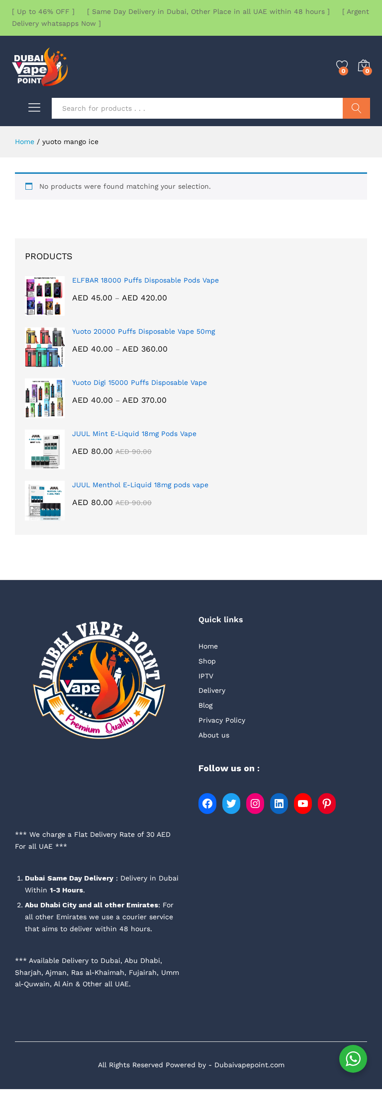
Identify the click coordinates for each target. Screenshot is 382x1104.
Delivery (211, 690)
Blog (205, 705)
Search (356, 108)
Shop (207, 661)
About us (213, 735)
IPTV (205, 676)
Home (208, 646)
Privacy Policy (221, 720)
